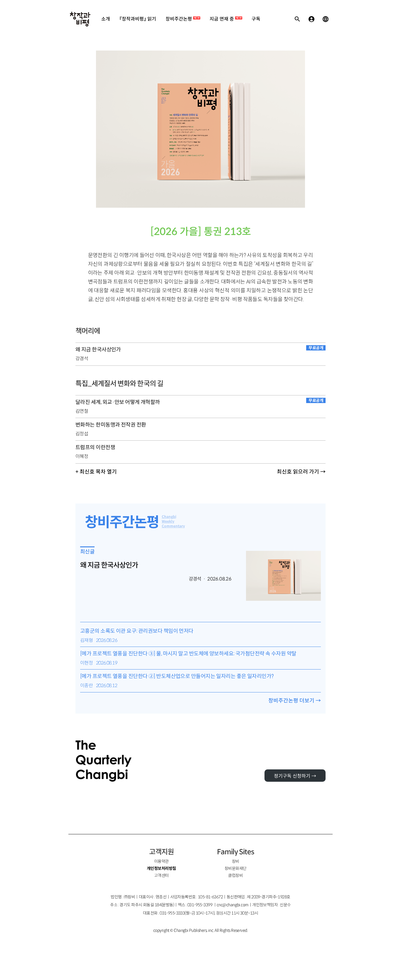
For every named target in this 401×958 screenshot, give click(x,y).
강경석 (81, 358)
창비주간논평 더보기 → (294, 700)
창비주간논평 (183, 19)
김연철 (81, 411)
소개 (105, 19)
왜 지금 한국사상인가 (109, 565)
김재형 (86, 640)
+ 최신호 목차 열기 (96, 472)
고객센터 (161, 875)
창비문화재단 (236, 868)
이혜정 (81, 456)
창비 (235, 861)
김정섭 (81, 434)
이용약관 (161, 861)
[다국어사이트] (326, 19)
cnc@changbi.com (233, 904)
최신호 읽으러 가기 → (301, 472)
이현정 (86, 663)
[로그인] (311, 19)
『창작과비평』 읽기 (137, 19)
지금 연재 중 (226, 19)
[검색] (297, 19)
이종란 (86, 685)
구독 (256, 19)
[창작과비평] (80, 19)
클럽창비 (235, 875)
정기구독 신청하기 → (295, 776)
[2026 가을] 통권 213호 (200, 231)
